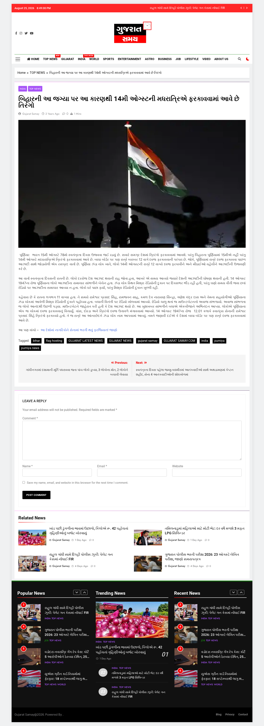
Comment (30, 418)
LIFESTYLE (191, 59)
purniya (219, 341)
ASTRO (149, 59)
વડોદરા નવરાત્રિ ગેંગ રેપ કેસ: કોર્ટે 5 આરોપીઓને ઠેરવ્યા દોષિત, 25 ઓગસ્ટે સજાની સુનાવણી (67, 656)
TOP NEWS (51, 58)
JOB (178, 59)
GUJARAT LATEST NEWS (85, 341)
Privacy (229, 714)
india (204, 341)
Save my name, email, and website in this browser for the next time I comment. (77, 482)
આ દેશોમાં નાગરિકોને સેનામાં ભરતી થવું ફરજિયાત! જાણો (79, 330)
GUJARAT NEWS (120, 341)
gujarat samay (30, 114)
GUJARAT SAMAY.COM (179, 341)
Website (177, 466)
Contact (243, 714)
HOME (34, 59)
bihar (36, 341)
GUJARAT (67, 59)
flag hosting (54, 341)
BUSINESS (165, 59)
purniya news (30, 348)
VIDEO (206, 59)
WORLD (94, 59)
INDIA (82, 58)
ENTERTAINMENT (129, 59)
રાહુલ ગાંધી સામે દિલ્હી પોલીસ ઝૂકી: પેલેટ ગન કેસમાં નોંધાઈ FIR (187, 8)
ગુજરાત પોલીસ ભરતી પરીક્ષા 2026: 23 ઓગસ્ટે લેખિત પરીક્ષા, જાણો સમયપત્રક (66, 634)
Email (102, 466)
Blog (218, 714)
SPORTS (108, 59)
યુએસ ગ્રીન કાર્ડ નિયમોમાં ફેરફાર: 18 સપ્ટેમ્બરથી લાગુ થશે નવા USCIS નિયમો (66, 678)
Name (27, 466)
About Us (221, 59)
